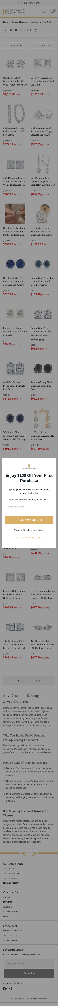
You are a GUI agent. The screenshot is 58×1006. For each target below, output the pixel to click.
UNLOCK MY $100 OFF (29, 519)
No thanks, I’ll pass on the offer (29, 538)
